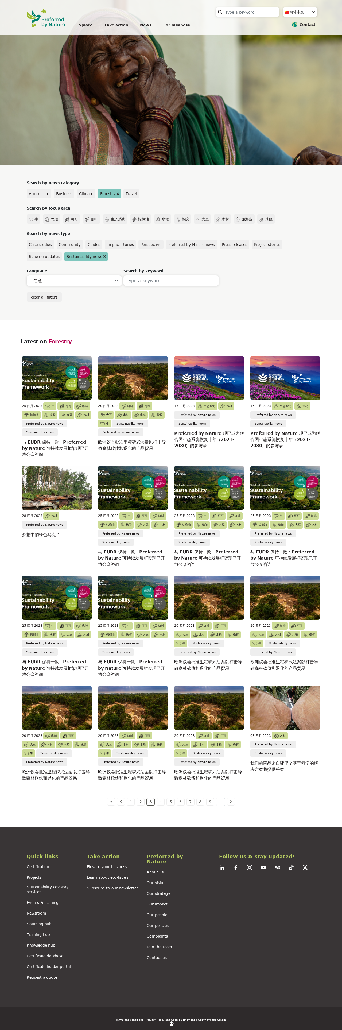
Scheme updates (44, 256)
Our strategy (158, 893)
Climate (86, 193)
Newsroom (36, 913)
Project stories (267, 244)
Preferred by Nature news (191, 244)
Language (37, 271)
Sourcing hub (39, 923)
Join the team (159, 946)
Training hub (38, 934)
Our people (157, 914)
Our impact (157, 904)
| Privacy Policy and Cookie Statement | (170, 1019)
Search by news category (53, 182)
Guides (94, 244)
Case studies (40, 244)
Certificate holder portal (49, 966)
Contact (307, 24)
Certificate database (45, 956)
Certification (38, 866)
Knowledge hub (41, 945)
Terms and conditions (129, 1019)
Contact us (156, 957)
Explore (84, 25)
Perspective (151, 244)
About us (155, 872)
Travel (131, 193)
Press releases (234, 244)
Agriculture (39, 193)
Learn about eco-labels (108, 877)
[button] (53, 856)
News (145, 25)
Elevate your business (107, 866)
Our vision (156, 882)
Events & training (43, 902)
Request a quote (42, 977)
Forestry (107, 193)
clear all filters (44, 297)
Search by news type (48, 233)
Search (220, 12)
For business (176, 25)
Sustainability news (84, 256)
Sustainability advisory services (47, 889)
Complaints (157, 936)
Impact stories (120, 244)
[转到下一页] (231, 802)
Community (70, 244)
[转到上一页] (121, 802)
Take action (116, 25)
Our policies (157, 925)
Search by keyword (143, 271)
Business (64, 193)
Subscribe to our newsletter (112, 888)
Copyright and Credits (212, 1019)
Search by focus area (48, 208)
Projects (34, 877)
